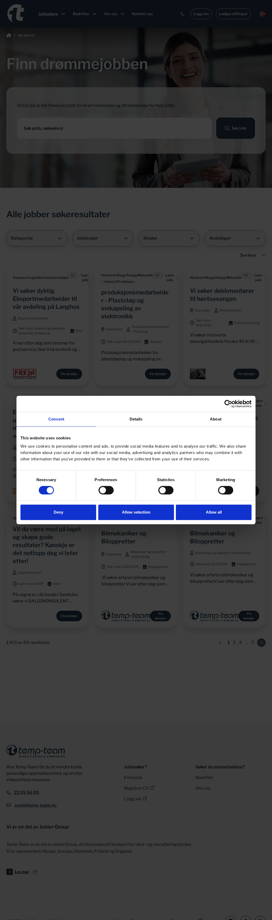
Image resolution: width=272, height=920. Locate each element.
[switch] (106, 490)
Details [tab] (136, 419)
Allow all (214, 512)
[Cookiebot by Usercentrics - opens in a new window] (228, 404)
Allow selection (136, 512)
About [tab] (216, 419)
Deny (58, 512)
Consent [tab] (56, 419)
